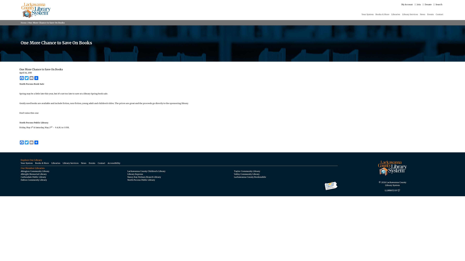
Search (439, 4)
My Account (407, 4)
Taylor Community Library (247, 171)
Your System (368, 14)
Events (430, 14)
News (422, 14)
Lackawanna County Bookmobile (250, 177)
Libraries (395, 14)
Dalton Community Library (34, 180)
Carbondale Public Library (33, 177)
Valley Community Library (247, 174)
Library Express (135, 174)
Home (24, 23)
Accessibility (114, 163)
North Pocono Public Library (141, 180)
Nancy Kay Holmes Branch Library (144, 177)
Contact (439, 14)
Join (419, 4)
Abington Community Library (35, 171)
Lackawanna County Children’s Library (146, 171)
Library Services (410, 14)
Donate (428, 4)
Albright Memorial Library (34, 174)
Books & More (382, 14)
